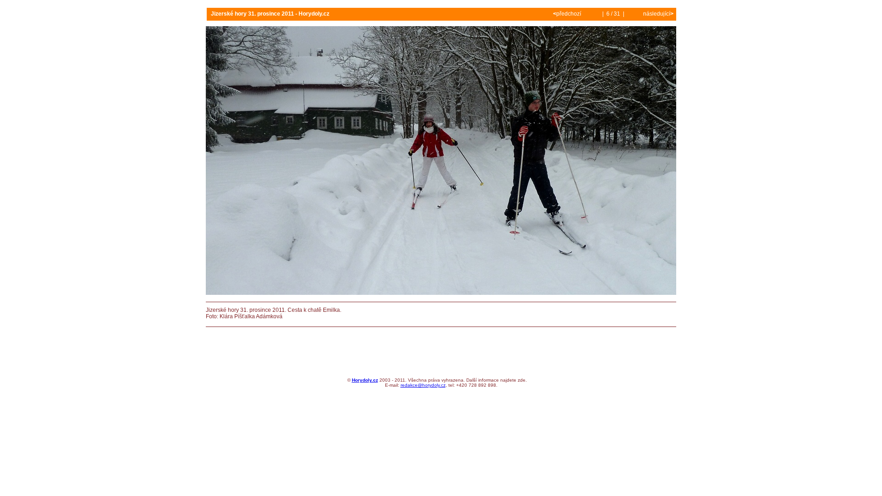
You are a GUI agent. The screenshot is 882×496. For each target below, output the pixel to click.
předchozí (567, 14)
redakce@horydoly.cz (423, 385)
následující (657, 14)
